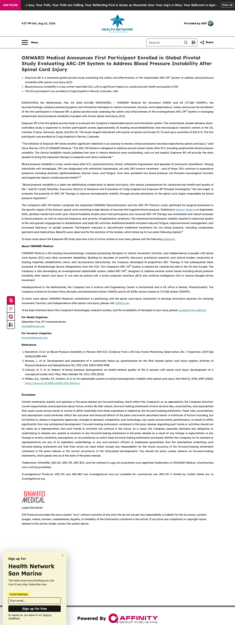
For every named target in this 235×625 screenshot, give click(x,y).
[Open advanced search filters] (193, 42)
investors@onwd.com (35, 337)
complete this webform (192, 310)
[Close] (62, 555)
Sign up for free (34, 609)
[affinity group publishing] (11, 317)
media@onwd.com (33, 326)
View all (227, 5)
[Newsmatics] (11, 325)
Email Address (18, 594)
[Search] (186, 42)
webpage (169, 239)
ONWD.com (122, 303)
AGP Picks (10, 5)
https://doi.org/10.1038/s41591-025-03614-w (52, 383)
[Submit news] (11, 301)
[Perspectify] (11, 309)
